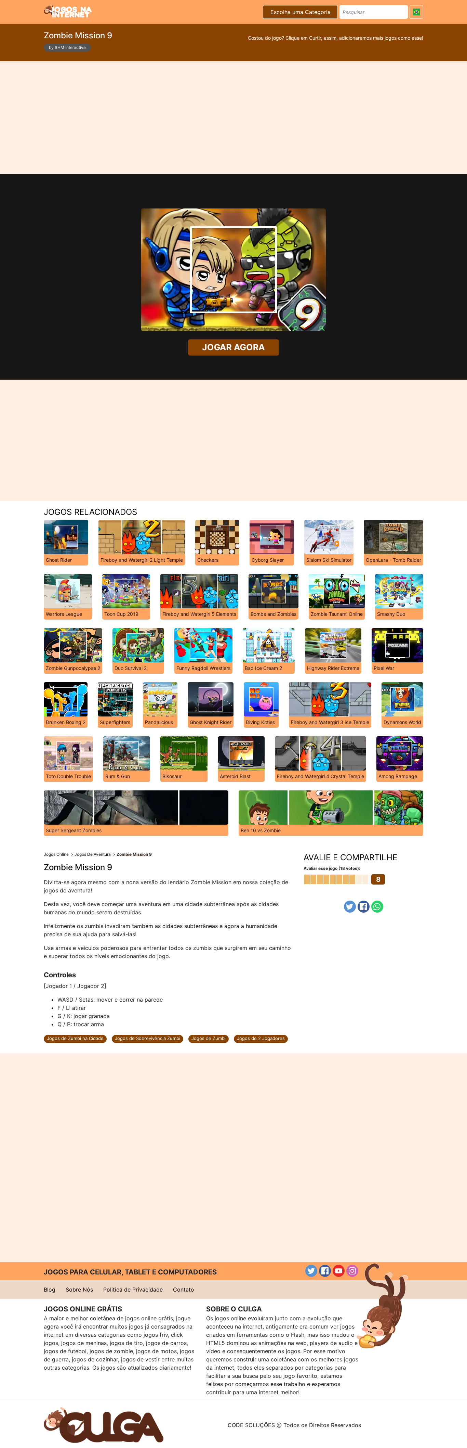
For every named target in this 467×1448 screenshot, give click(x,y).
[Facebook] (364, 907)
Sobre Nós (79, 1289)
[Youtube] (339, 1271)
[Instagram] (352, 1271)
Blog (49, 1289)
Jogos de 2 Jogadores (261, 1038)
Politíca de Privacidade (133, 1289)
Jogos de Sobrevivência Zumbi (147, 1038)
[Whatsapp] (377, 907)
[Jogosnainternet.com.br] (68, 11)
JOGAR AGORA (233, 347)
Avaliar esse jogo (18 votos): (332, 868)
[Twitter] (350, 907)
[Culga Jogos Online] (103, 1424)
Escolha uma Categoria (300, 12)
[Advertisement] (233, 118)
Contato (183, 1289)
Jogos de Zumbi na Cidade (75, 1038)
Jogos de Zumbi (208, 1038)
